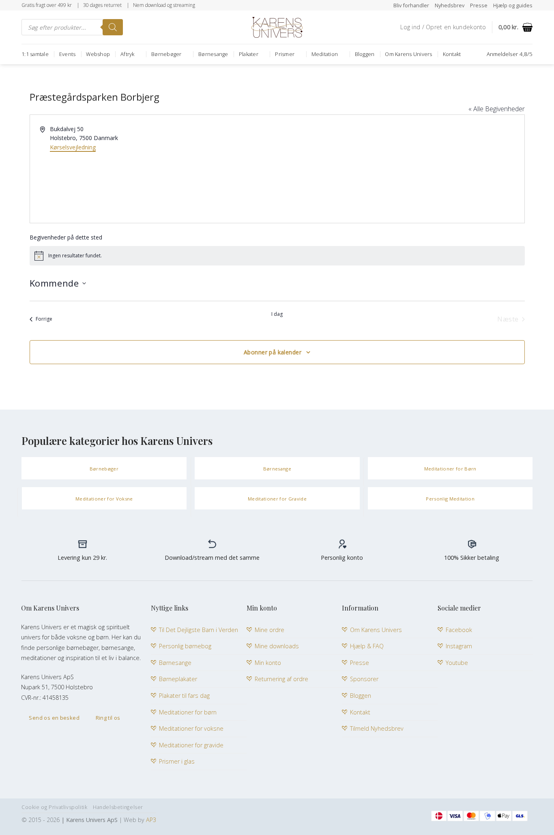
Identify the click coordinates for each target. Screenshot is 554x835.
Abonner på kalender (272, 352)
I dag (277, 314)
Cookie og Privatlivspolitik (54, 807)
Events (67, 54)
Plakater (248, 54)
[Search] (113, 27)
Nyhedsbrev (449, 5)
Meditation (324, 54)
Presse (478, 5)
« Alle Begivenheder (496, 108)
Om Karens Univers (408, 54)
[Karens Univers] (277, 27)
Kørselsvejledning (73, 147)
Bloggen (365, 54)
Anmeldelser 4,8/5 (510, 54)
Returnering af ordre (281, 679)
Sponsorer (364, 679)
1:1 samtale (35, 54)
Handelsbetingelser (118, 807)
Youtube (457, 663)
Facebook (459, 630)
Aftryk (127, 54)
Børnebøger (166, 54)
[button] (443, 27)
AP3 (151, 820)
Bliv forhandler (411, 5)
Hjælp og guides (513, 5)
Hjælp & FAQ (367, 646)
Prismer (284, 54)
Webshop (98, 54)
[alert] (277, 255)
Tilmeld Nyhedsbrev (377, 728)
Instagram (459, 646)
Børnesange (213, 54)
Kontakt (452, 54)
